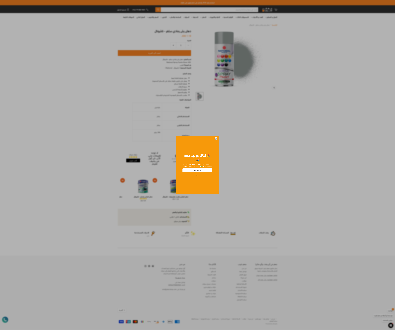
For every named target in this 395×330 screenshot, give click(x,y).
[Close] (216, 138)
